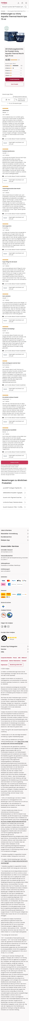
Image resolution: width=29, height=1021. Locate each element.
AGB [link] (19, 657)
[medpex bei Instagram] (5, 626)
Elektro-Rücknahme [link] (14, 660)
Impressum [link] (4, 664)
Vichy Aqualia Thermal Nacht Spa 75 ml (16, 11)
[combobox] (14, 6)
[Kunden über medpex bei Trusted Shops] (9, 638)
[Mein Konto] (18, 3)
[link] (3, 615)
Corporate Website (6, 657)
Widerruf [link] (24, 657)
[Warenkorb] (22, 3)
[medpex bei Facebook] (2, 626)
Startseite (3, 11)
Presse (15, 657)
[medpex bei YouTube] (8, 626)
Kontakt (24, 660)
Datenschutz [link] (4, 660)
